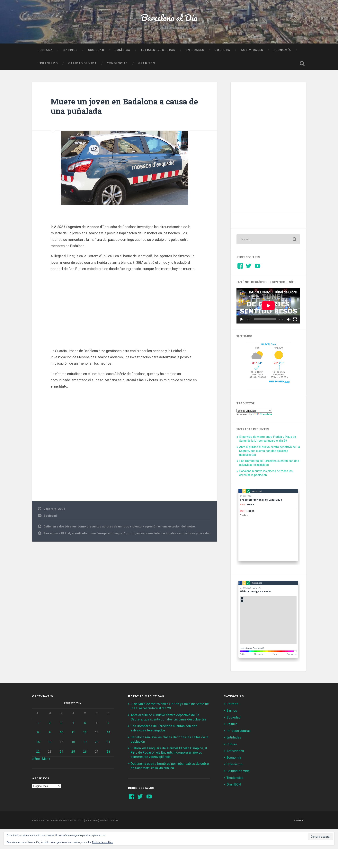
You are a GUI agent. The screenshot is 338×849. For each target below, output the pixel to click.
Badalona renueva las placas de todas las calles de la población (266, 473)
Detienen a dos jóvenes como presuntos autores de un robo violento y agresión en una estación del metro (119, 526)
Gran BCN (146, 63)
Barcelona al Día (169, 17)
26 (85, 751)
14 (108, 732)
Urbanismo (47, 63)
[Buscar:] (268, 239)
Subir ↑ (300, 820)
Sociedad (96, 50)
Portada (45, 50)
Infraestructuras (158, 50)
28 (108, 751)
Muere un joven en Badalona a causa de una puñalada (124, 106)
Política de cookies (102, 842)
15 (38, 742)
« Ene (36, 759)
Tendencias (117, 63)
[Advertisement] (124, 309)
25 (73, 751)
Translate (266, 414)
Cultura (222, 50)
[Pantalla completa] (295, 319)
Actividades (252, 50)
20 (96, 742)
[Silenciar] (289, 319)
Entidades (195, 50)
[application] (268, 305)
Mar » (46, 759)
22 (38, 751)
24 (61, 751)
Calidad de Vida (82, 63)
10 (61, 732)
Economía (282, 50)
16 (49, 742)
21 (108, 742)
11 (73, 732)
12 (85, 732)
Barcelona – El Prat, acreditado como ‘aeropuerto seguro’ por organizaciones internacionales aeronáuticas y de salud (126, 533)
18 (73, 742)
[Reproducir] (242, 319)
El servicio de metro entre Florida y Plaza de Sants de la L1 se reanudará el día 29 (267, 438)
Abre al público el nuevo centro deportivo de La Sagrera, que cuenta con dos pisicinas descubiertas (269, 451)
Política (122, 50)
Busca (302, 63)
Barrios (70, 50)
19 (85, 742)
